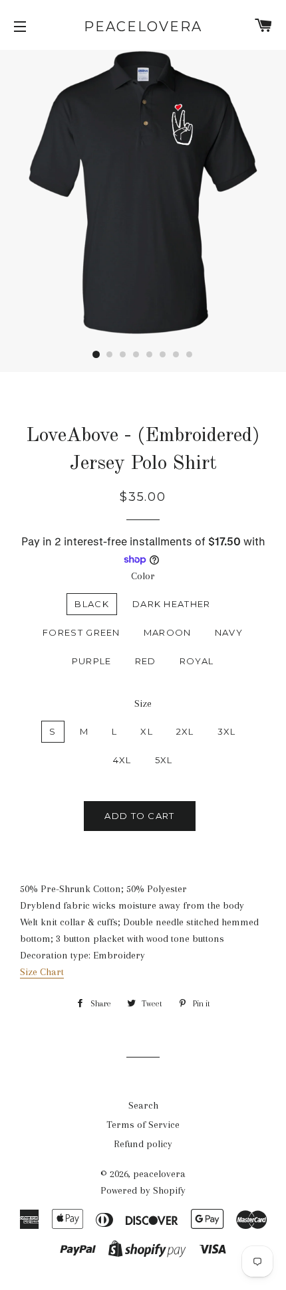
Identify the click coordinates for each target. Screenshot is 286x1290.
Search (143, 1105)
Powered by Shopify (143, 1190)
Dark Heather (171, 604)
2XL (185, 731)
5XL (164, 760)
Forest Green (81, 632)
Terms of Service (143, 1125)
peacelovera (143, 27)
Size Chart (42, 972)
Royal (197, 661)
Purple (92, 661)
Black (91, 604)
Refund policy (143, 1144)
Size (143, 703)
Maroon (168, 632)
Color (143, 576)
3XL (226, 731)
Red (145, 661)
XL (146, 731)
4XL (122, 760)
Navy (229, 632)
